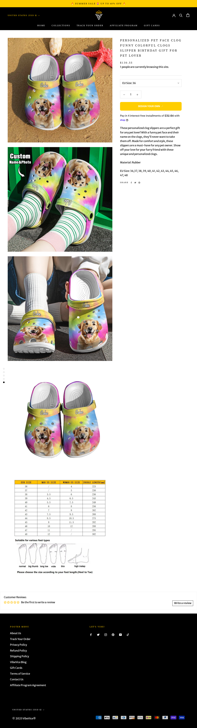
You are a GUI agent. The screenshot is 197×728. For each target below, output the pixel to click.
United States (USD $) (22, 15)
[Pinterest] (139, 183)
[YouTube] (120, 634)
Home (41, 25)
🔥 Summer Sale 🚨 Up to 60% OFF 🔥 (98, 3)
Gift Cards (152, 25)
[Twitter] (135, 183)
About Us (15, 633)
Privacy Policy (18, 644)
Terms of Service (20, 673)
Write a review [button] (182, 603)
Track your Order (90, 25)
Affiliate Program (123, 25)
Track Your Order (20, 639)
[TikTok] (128, 634)
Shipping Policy (19, 656)
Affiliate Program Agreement (28, 685)
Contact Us (16, 679)
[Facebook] (131, 183)
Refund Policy (18, 650)
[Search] (181, 15)
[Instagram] (105, 634)
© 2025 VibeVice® (24, 718)
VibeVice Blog (18, 662)
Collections (61, 25)
